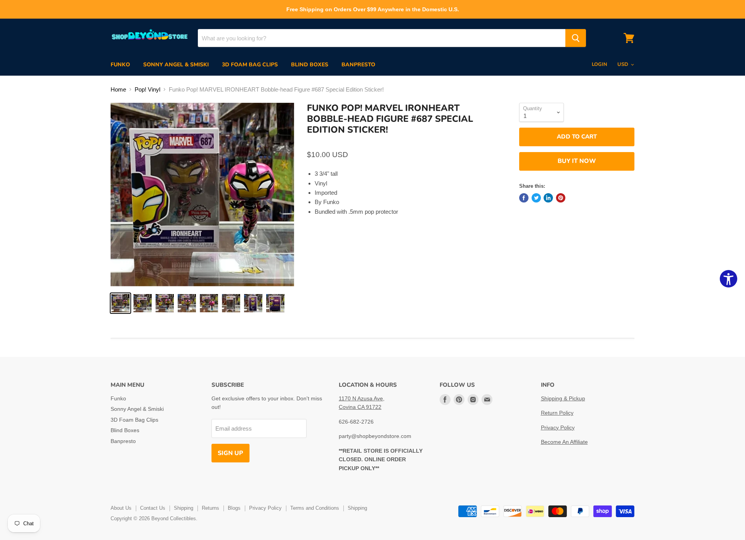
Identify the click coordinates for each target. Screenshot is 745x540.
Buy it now (577, 161)
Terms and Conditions (314, 508)
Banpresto (358, 64)
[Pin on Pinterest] (560, 197)
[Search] (575, 38)
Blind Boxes (309, 64)
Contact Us (152, 508)
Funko (120, 64)
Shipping (183, 508)
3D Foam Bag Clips (250, 64)
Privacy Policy (558, 427)
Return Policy (557, 413)
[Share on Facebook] (523, 197)
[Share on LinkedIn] (548, 197)
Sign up (230, 453)
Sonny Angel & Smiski (176, 64)
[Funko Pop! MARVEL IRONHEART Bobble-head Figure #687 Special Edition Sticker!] (120, 303)
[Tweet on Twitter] (536, 197)
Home (118, 89)
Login (599, 64)
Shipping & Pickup (563, 398)
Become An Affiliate (564, 442)
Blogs (234, 508)
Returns (210, 508)
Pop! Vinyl (147, 89)
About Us (121, 508)
